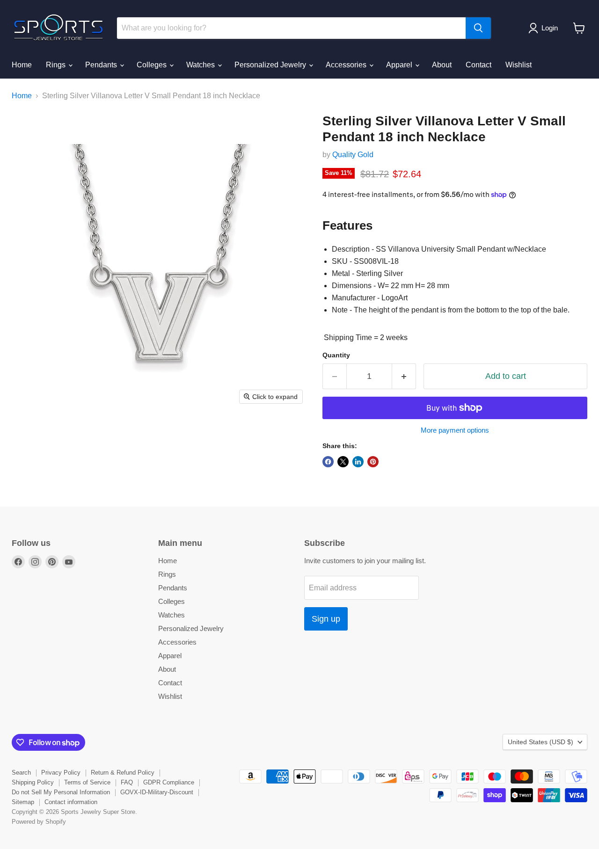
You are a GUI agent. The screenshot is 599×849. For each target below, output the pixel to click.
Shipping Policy (33, 782)
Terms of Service (87, 782)
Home (22, 65)
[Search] (478, 28)
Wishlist (518, 65)
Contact (478, 65)
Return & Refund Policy (122, 772)
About (442, 65)
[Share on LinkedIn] (358, 461)
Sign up (326, 619)
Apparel (400, 65)
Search (21, 772)
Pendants (102, 65)
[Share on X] (343, 461)
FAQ (127, 782)
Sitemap (23, 801)
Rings (56, 65)
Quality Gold (352, 155)
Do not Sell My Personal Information (61, 792)
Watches (201, 65)
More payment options (455, 430)
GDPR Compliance (168, 782)
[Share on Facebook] (328, 461)
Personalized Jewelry (271, 65)
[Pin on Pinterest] (373, 461)
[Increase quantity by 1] (404, 376)
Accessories (347, 65)
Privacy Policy (60, 772)
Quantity (336, 355)
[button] (545, 28)
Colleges (152, 65)
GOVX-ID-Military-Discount (156, 792)
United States (540, 742)
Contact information (70, 801)
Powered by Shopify (39, 821)
